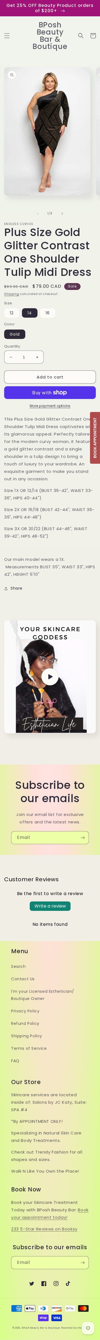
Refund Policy (25, 1023)
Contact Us (23, 979)
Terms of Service (29, 1048)
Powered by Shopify (74, 1327)
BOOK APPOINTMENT (95, 438)
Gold (15, 334)
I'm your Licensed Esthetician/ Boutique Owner (42, 995)
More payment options (50, 405)
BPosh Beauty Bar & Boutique (41, 1327)
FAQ (15, 1061)
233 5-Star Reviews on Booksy (44, 1229)
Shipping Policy (26, 1036)
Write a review (50, 906)
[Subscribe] (82, 837)
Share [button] (16, 588)
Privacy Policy (25, 1011)
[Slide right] (62, 214)
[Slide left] (38, 214)
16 (48, 313)
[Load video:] (50, 676)
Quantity (12, 346)
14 (30, 313)
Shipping (11, 294)
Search (18, 966)
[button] (7, 36)
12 (12, 313)
